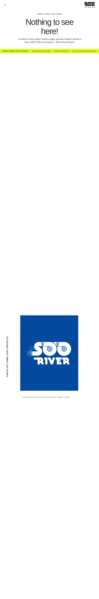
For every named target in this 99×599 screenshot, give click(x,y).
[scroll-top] (93, 593)
